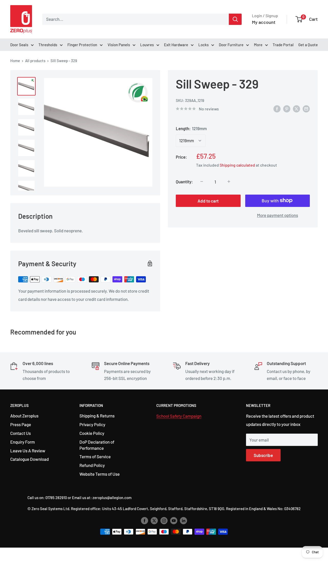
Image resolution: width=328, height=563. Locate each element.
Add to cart (208, 200)
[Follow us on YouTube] (173, 520)
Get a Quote (308, 44)
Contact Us (20, 433)
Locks (203, 44)
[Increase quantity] (228, 181)
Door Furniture (231, 44)
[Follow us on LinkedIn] (183, 520)
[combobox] (135, 19)
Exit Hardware (176, 44)
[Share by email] (306, 108)
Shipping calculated (237, 164)
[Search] (235, 19)
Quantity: (184, 181)
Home (15, 60)
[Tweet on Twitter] (296, 108)
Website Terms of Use (99, 473)
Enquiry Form (22, 441)
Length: (191, 128)
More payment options (277, 214)
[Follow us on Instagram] (164, 520)
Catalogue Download (29, 459)
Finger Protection (82, 44)
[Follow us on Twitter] (154, 520)
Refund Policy (92, 465)
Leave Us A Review (27, 450)
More (258, 44)
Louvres (147, 44)
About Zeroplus (24, 415)
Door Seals (19, 44)
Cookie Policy (91, 433)
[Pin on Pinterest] (286, 108)
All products (35, 60)
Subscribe (263, 455)
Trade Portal (283, 44)
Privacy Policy (92, 424)
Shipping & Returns (97, 415)
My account (263, 22)
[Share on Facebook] (277, 108)
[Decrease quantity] (201, 181)
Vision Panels (119, 44)
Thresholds (47, 44)
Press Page (20, 424)
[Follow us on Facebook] (144, 520)
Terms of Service (95, 456)
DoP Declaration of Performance (96, 445)
